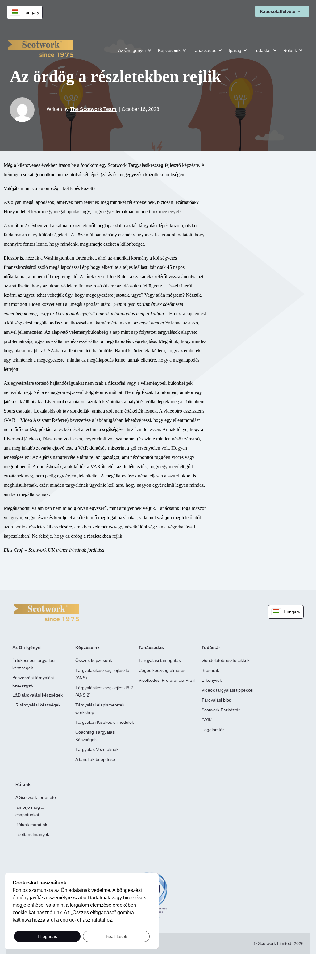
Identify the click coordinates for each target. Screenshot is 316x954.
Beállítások (116, 936)
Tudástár (262, 50)
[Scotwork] (46, 612)
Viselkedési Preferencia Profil (167, 680)
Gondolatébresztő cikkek (226, 660)
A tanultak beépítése (95, 759)
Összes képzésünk (93, 660)
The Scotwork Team (93, 109)
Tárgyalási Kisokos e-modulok (104, 722)
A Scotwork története (35, 797)
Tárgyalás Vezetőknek (96, 749)
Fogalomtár (213, 729)
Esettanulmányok (32, 834)
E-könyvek (212, 680)
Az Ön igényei (132, 50)
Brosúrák (210, 670)
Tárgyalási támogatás (160, 660)
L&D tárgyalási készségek (37, 695)
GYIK (207, 719)
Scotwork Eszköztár (221, 709)
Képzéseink (169, 50)
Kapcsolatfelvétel (278, 11)
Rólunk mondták (31, 824)
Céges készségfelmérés (162, 670)
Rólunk (290, 50)
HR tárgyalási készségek (36, 704)
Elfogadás (47, 936)
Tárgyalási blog (216, 699)
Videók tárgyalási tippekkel (227, 690)
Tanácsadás (204, 50)
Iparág (235, 50)
